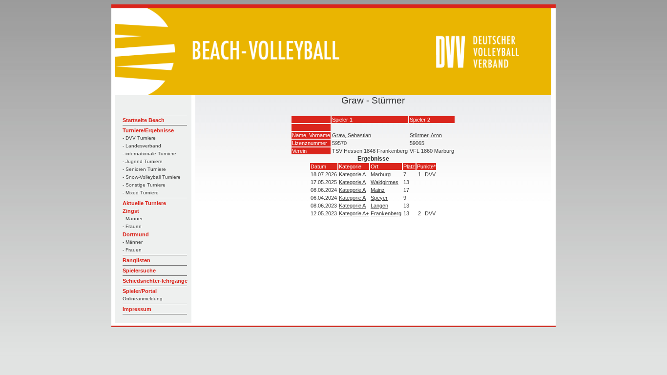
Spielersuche (139, 270)
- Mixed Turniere (141, 192)
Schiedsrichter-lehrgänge (155, 281)
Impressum (137, 309)
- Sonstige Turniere (144, 185)
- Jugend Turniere (143, 161)
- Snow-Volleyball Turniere (152, 177)
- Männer (133, 218)
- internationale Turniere (149, 153)
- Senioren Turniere (144, 169)
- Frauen (132, 226)
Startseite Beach (144, 120)
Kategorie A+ (354, 213)
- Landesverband (142, 145)
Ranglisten (136, 260)
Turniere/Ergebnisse (148, 130)
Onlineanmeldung (143, 298)
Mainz (378, 190)
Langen (379, 205)
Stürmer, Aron (426, 135)
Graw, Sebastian (351, 135)
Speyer (379, 198)
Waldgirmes (384, 182)
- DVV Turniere (139, 138)
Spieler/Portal (140, 291)
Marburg (381, 174)
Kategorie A (352, 174)
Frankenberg (386, 213)
